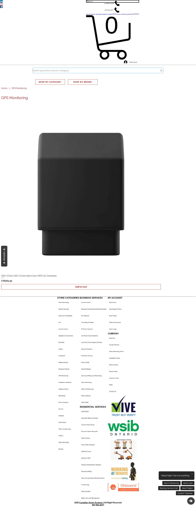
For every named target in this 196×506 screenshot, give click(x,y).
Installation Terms (114, 358)
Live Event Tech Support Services (91, 342)
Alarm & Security (64, 309)
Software (61, 415)
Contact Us (112, 391)
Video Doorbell (85, 491)
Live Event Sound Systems (89, 335)
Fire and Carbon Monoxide (89, 431)
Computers (62, 355)
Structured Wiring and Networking (91, 375)
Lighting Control (63, 389)
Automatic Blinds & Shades (89, 418)
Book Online (113, 315)
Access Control (63, 329)
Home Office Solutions (88, 444)
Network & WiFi (85, 458)
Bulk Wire (61, 342)
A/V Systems (85, 315)
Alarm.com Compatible (65, 315)
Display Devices (63, 362)
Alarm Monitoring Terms (116, 351)
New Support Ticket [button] (115, 309)
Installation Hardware (65, 382)
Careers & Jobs (114, 378)
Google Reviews (114, 345)
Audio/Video (85, 411)
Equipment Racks (64, 369)
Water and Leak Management (90, 498)
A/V (60, 322)
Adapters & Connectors (66, 335)
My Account (112, 302)
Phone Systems (63, 402)
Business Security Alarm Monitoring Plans (94, 309)
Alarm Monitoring (64, 302)
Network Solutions (86, 349)
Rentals (61, 449)
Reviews (4, 256)
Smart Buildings (86, 369)
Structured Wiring (86, 471)
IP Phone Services (87, 329)
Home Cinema (85, 438)
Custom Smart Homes (88, 424)
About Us (112, 338)
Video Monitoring (64, 442)
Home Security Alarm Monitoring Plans (93, 478)
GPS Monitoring (63, 375)
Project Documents (115, 322)
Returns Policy (113, 365)
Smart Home (62, 422)
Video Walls (84, 402)
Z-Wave (61, 435)
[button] (112, 3)
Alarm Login (113, 329)
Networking (62, 395)
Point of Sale (85, 362)
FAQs (111, 384)
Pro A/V (61, 409)
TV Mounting (85, 484)
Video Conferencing (65, 429)
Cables (61, 349)
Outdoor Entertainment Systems (91, 464)
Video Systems (85, 395)
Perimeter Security (86, 355)
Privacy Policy (113, 371)
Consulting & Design (87, 322)
